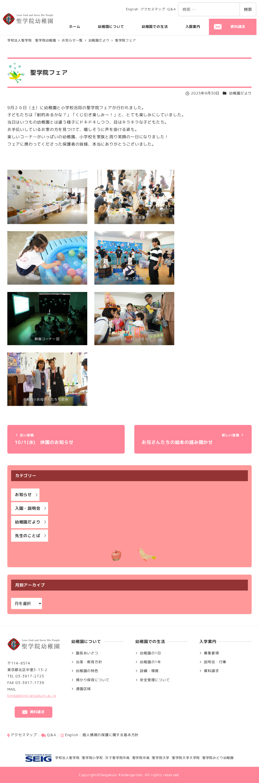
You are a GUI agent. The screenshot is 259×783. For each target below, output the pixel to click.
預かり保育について (93, 679)
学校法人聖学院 (65, 757)
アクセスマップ (153, 9)
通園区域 (83, 688)
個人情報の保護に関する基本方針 (110, 734)
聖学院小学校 (92, 757)
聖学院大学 (160, 757)
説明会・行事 (215, 661)
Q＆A (171, 9)
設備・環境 (149, 670)
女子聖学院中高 (117, 757)
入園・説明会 (27, 508)
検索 (248, 9)
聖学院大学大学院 (186, 757)
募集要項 (211, 653)
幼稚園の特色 (87, 670)
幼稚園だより (240, 93)
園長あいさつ (87, 653)
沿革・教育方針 (89, 661)
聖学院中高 (141, 757)
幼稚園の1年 (150, 661)
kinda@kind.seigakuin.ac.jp (31, 695)
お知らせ (23, 494)
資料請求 (211, 670)
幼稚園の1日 (150, 653)
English (132, 9)
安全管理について (155, 679)
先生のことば (27, 535)
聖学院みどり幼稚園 (218, 757)
